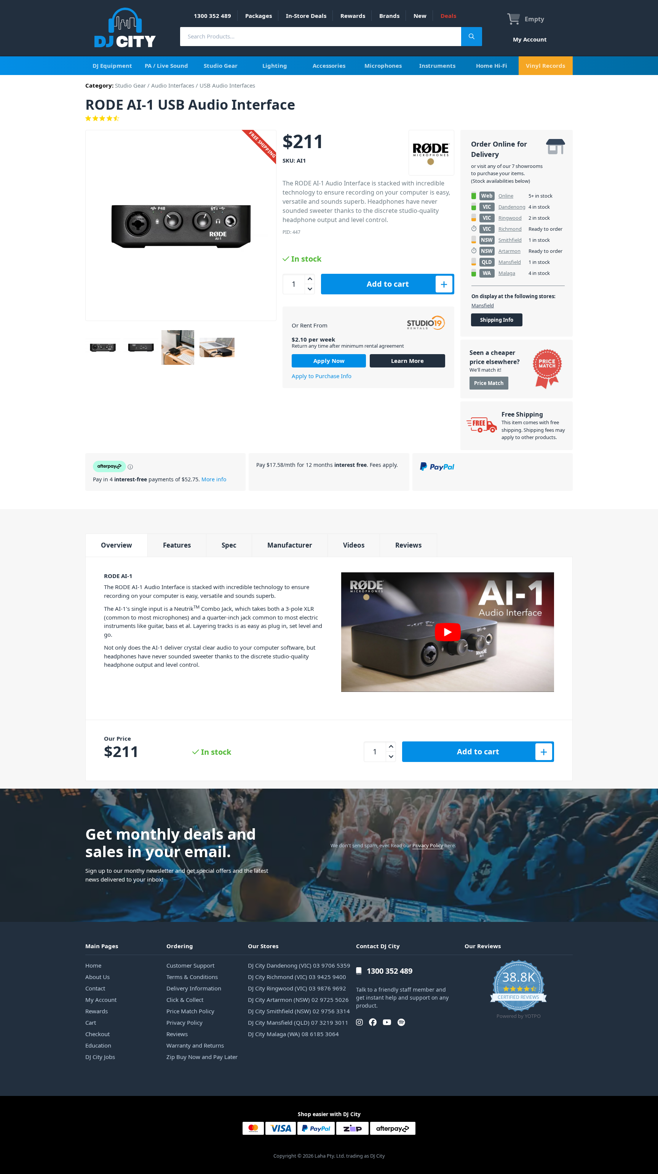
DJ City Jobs (100, 1057)
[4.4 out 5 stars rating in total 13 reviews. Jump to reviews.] (329, 118)
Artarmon (509, 251)
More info (213, 479)
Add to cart (388, 284)
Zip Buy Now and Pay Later (202, 1057)
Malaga (506, 273)
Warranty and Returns (195, 1045)
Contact (95, 988)
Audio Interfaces (172, 85)
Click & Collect (184, 999)
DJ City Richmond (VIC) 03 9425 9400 (297, 977)
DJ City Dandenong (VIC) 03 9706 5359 (299, 965)
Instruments (437, 65)
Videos (353, 545)
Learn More (407, 360)
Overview (116, 545)
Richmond (510, 228)
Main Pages (101, 946)
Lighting (274, 65)
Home (93, 965)
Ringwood (510, 217)
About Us (97, 977)
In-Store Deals (306, 15)
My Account (530, 39)
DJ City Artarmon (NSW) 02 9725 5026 (298, 999)
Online (505, 195)
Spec (229, 545)
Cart (90, 1022)
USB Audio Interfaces (227, 85)
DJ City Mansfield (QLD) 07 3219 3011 (298, 1022)
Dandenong (511, 206)
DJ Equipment (112, 65)
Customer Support (190, 965)
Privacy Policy (427, 845)
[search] (320, 36)
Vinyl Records (545, 65)
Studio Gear (221, 65)
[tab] (116, 545)
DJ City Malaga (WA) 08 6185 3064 (293, 1034)
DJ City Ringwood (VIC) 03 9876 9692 (297, 988)
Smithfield (510, 239)
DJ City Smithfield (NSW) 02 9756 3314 (299, 1011)
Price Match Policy (190, 1011)
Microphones (383, 65)
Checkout (97, 1034)
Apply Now (329, 360)
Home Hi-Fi (491, 65)
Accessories (329, 65)
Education (98, 1045)
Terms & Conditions (192, 977)
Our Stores (263, 946)
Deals (448, 15)
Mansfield (509, 262)
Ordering (179, 946)
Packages (258, 15)
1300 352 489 (212, 15)
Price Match (489, 383)
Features (177, 545)
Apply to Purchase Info (321, 376)
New (420, 15)
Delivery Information (193, 988)
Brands (389, 15)
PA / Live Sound (166, 65)
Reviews (408, 545)
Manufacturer (289, 545)
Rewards (352, 15)
